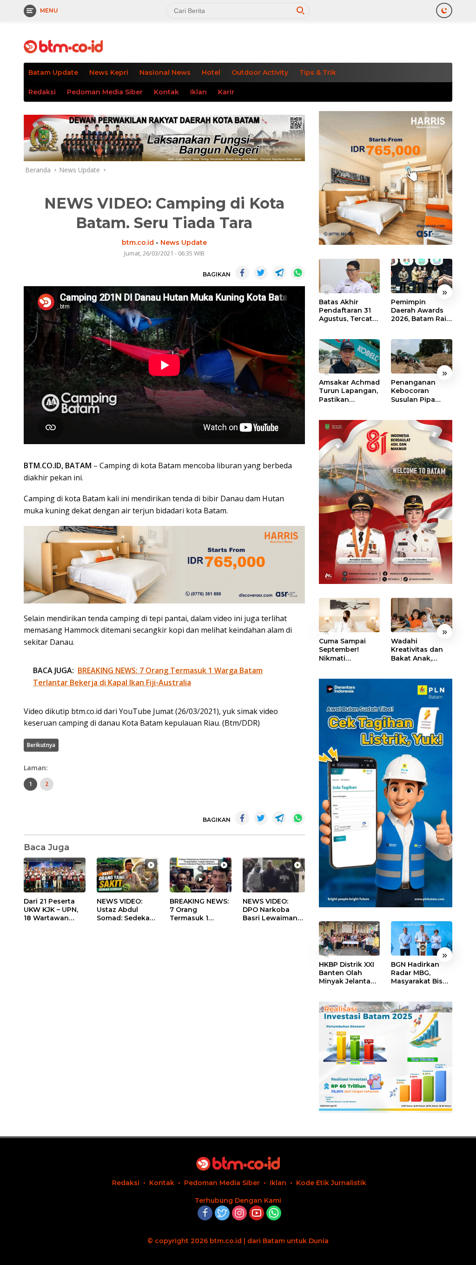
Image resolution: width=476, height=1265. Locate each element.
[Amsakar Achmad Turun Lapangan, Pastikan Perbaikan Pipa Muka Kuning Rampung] (349, 356)
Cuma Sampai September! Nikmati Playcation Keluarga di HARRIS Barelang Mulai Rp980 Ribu (349, 649)
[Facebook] (205, 1214)
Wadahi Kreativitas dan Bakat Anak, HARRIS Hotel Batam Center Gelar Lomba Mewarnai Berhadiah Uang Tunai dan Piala (419, 649)
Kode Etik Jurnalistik (331, 1183)
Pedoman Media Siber (105, 92)
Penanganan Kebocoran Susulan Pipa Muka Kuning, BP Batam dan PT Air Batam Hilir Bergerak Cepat (420, 391)
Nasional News (165, 72)
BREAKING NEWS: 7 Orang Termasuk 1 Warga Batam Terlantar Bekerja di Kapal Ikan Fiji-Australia (199, 910)
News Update (183, 242)
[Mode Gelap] (444, 10)
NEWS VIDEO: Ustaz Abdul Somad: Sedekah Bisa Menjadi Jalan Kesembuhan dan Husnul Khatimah (127, 910)
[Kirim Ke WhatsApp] (298, 273)
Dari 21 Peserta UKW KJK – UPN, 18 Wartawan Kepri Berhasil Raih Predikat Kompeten (51, 910)
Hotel (211, 72)
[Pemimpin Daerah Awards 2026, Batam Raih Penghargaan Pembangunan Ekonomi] (421, 276)
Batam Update (53, 72)
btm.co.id (138, 242)
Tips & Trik (317, 72)
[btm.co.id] (63, 45)
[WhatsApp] (273, 1214)
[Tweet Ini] (261, 273)
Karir (226, 92)
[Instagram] (239, 1214)
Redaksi (42, 92)
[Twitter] (222, 1214)
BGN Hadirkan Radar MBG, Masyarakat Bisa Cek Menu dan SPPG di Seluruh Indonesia (419, 973)
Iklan (198, 92)
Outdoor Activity (259, 72)
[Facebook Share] (242, 273)
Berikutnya (41, 745)
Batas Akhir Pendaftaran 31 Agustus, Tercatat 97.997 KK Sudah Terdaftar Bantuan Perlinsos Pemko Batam (349, 310)
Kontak (166, 92)
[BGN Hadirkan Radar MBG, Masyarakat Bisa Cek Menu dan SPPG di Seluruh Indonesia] (421, 938)
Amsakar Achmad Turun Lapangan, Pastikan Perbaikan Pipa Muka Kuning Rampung (349, 391)
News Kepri (108, 72)
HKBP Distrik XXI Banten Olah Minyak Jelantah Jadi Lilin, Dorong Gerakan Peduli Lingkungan (349, 973)
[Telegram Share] (279, 273)
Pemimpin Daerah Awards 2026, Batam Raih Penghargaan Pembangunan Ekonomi (421, 310)
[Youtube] (256, 1214)
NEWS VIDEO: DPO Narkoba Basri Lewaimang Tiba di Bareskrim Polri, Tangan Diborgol (273, 910)
